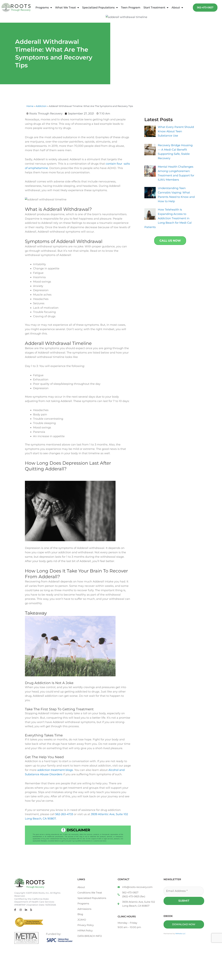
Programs (42, 7)
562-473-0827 (130, 892)
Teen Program (130, 7)
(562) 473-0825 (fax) (133, 896)
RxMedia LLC (180, 934)
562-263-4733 (64, 814)
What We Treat (65, 7)
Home (29, 106)
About (176, 7)
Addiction (41, 106)
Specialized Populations (98, 7)
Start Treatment (154, 7)
